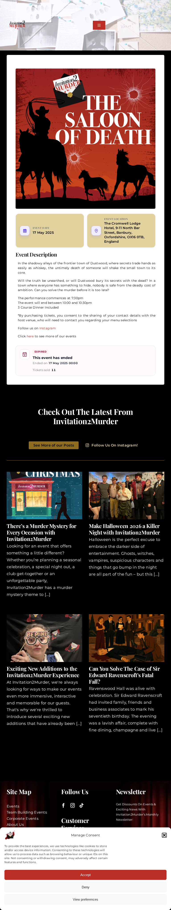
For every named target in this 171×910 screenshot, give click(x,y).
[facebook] (63, 805)
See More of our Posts (53, 445)
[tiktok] (81, 805)
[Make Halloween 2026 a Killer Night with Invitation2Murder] (126, 496)
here (30, 336)
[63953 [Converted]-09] (17, 22)
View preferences (85, 899)
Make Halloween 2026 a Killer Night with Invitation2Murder (124, 529)
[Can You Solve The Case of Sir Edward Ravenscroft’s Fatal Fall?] (126, 638)
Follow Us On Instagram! (115, 445)
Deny (86, 887)
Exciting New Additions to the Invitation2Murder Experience (43, 671)
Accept (85, 875)
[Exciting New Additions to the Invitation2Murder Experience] (44, 638)
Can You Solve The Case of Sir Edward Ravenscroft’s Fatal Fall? (124, 675)
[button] (164, 835)
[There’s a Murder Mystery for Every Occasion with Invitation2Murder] (44, 496)
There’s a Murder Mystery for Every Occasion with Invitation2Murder (41, 532)
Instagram (47, 328)
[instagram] (72, 805)
